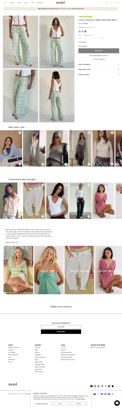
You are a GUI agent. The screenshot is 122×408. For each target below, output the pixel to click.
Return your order (98, 345)
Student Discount (13, 347)
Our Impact (11, 352)
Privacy (63, 350)
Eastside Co (29, 393)
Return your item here (98, 347)
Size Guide (83, 42)
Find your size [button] (83, 46)
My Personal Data (66, 352)
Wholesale (11, 359)
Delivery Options (40, 357)
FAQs (36, 359)
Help (36, 350)
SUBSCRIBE (61, 332)
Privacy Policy (81, 399)
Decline (78, 403)
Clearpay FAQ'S (39, 364)
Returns (37, 352)
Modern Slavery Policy (68, 359)
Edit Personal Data (66, 357)
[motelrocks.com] (60, 2)
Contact (37, 347)
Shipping (37, 355)
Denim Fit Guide (40, 367)
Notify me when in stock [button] (99, 55)
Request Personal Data (68, 355)
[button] (99, 59)
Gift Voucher (39, 372)
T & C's (63, 347)
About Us (11, 350)
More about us (12, 242)
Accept (60, 403)
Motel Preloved (13, 355)
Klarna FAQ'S (39, 362)
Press (10, 362)
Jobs (9, 357)
